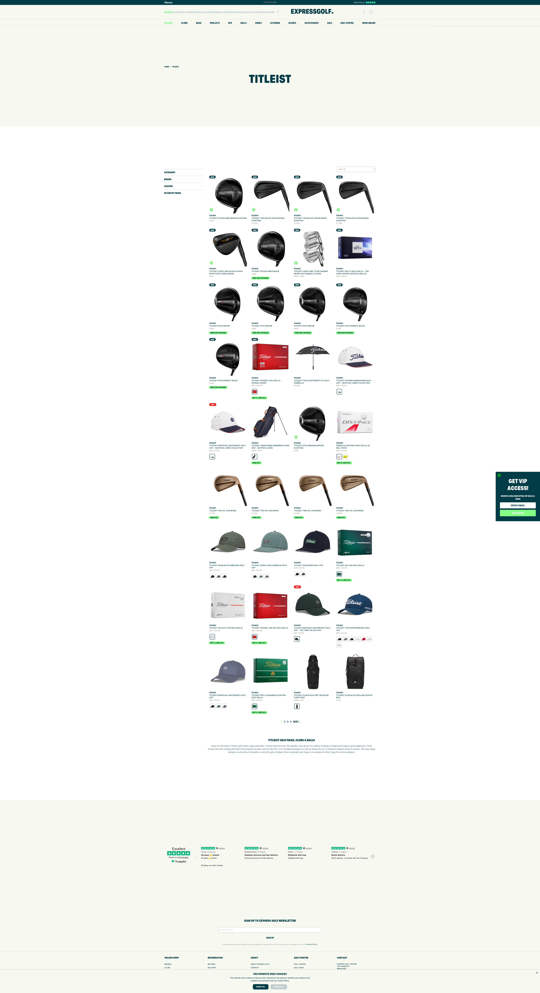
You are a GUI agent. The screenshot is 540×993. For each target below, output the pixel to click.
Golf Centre (300, 964)
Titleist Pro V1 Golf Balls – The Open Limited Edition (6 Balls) (352, 272)
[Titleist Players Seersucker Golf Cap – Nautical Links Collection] (355, 357)
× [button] (537, 973)
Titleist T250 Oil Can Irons (307, 511)
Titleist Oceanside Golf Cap (308, 565)
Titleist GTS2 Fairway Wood (223, 381)
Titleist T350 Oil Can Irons (350, 511)
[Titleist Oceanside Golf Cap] (313, 541)
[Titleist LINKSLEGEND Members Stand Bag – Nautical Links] (270, 422)
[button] (278, 12)
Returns (211, 964)
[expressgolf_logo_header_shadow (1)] (312, 11)
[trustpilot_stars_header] (370, 2)
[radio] (254, 391)
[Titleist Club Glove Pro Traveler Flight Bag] (313, 671)
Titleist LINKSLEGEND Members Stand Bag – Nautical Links (270, 446)
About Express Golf (260, 964)
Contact (255, 968)
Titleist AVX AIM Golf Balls (350, 565)
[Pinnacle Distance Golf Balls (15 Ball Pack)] (355, 422)
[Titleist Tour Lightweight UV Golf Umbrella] (313, 357)
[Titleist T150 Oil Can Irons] (270, 487)
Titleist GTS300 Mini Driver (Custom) (228, 218)
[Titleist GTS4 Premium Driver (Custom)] (313, 422)
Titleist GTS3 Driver (262, 326)
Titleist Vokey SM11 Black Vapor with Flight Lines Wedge (226, 272)
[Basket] (371, 12)
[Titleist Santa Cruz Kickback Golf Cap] (270, 541)
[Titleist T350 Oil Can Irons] (355, 487)
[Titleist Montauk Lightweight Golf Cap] (228, 671)
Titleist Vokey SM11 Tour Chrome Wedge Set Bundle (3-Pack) (311, 272)
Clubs (167, 968)
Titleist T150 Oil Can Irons (265, 511)
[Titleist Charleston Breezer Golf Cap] (228, 541)
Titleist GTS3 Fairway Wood (350, 326)
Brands (168, 964)
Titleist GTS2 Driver (219, 326)
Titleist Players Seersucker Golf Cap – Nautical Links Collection (353, 382)
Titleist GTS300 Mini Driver (265, 271)
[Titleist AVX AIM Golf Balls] (355, 541)
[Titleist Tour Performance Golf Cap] (355, 604)
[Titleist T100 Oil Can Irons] (228, 487)
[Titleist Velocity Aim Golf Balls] (228, 604)
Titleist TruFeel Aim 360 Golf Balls (270, 628)
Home (167, 67)
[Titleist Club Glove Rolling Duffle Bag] (355, 671)
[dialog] (270, 981)
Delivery (212, 968)
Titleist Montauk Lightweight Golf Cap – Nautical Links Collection (227, 446)
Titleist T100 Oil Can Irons (222, 511)
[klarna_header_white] (169, 2)
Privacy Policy (311, 944)
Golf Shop (299, 968)
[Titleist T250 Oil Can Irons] (313, 487)
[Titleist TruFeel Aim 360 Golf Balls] (270, 604)
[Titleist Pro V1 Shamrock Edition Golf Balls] (270, 671)
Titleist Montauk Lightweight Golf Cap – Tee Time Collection (312, 629)
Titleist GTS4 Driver (304, 326)
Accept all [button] (260, 987)
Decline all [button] (279, 987)
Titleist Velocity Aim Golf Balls (226, 628)
